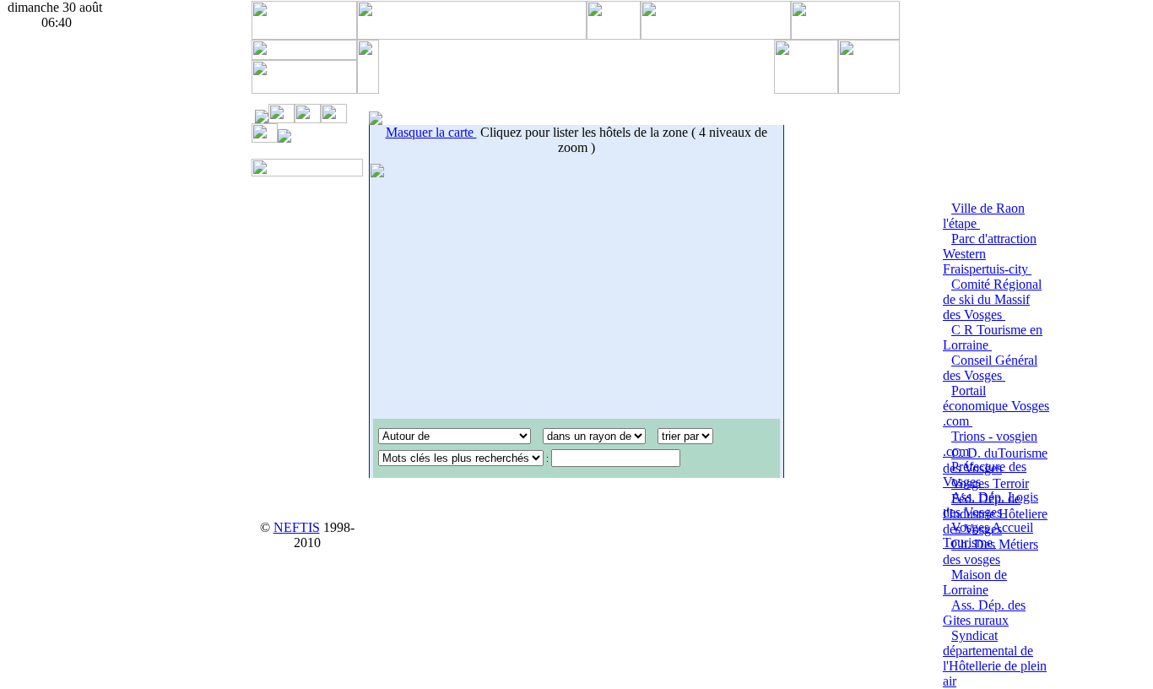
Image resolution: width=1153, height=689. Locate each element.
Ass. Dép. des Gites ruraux (984, 612)
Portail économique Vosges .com (996, 405)
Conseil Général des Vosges (990, 367)
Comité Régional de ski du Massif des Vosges (992, 299)
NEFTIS (296, 527)
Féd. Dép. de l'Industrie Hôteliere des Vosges (995, 513)
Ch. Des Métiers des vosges (990, 552)
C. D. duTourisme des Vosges (995, 460)
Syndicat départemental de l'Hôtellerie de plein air (995, 658)
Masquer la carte (431, 132)
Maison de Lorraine (975, 582)
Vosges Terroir (990, 483)
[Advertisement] (576, 65)
